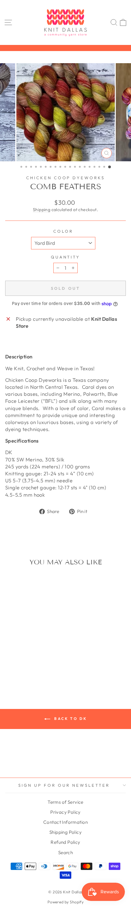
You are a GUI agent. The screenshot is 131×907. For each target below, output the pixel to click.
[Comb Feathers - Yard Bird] (38, 673)
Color (63, 231)
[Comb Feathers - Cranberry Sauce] (24, 655)
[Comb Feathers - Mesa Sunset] (10, 667)
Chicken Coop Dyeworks (65, 177)
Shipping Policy (65, 832)
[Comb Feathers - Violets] (24, 673)
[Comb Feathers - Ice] (38, 661)
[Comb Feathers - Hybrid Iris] (31, 661)
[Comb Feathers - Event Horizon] (45, 655)
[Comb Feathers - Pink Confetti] (31, 667)
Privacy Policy (65, 812)
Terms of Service (65, 802)
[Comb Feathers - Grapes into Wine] (17, 661)
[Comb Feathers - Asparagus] (17, 655)
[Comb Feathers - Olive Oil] (17, 667)
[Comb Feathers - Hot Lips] (24, 661)
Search (65, 852)
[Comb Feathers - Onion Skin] (24, 667)
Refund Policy (65, 842)
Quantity (65, 257)
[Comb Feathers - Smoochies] (17, 673)
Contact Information (65, 822)
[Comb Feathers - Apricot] (10, 655)
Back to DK (70, 718)
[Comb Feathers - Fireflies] (10, 661)
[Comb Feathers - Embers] (38, 655)
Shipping (41, 209)
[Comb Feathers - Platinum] (38, 667)
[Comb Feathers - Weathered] (31, 673)
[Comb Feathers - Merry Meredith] (45, 661)
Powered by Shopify (65, 901)
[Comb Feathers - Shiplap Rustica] (45, 667)
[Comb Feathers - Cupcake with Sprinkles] (31, 655)
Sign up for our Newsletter (63, 785)
